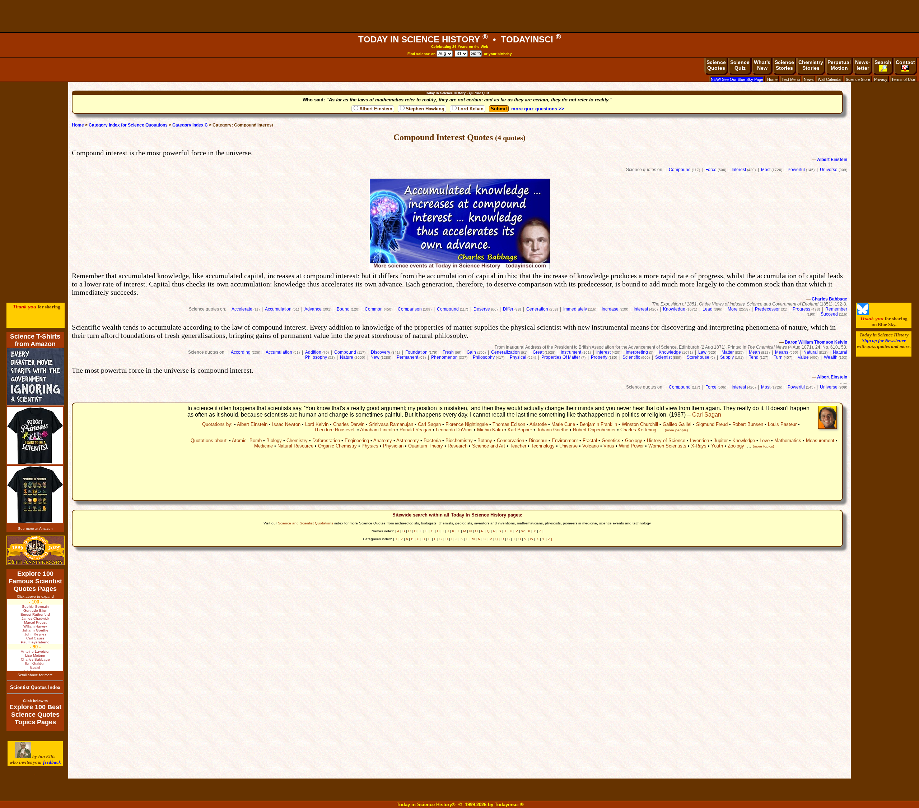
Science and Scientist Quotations (305, 523)
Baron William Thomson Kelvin (816, 342)
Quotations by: (217, 424)
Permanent (407, 357)
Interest (739, 169)
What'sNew (762, 65)
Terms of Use (903, 79)
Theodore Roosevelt (335, 429)
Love (765, 440)
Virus (608, 446)
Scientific (631, 357)
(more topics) (763, 446)
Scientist (663, 357)
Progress (801, 309)
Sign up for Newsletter (884, 340)
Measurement (820, 440)
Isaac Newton (286, 424)
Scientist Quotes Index (35, 687)
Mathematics (787, 440)
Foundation (416, 352)
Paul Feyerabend (35, 642)
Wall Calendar (830, 79)
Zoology (736, 446)
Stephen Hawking (425, 108)
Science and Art (488, 446)
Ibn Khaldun (35, 663)
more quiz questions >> (537, 108)
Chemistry (297, 440)
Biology (274, 440)
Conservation (510, 440)
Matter (728, 352)
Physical (518, 357)
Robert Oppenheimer (594, 429)
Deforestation (326, 440)
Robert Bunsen (747, 424)
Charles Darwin (348, 424)
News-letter (862, 65)
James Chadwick (35, 618)
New (374, 357)
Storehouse (698, 357)
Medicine (263, 446)
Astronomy (407, 440)
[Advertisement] (459, 16)
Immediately (575, 309)
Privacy (880, 79)
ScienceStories (784, 65)
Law (702, 352)
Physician (393, 446)
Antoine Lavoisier (35, 651)
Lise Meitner (35, 655)
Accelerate (242, 309)
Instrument (571, 352)
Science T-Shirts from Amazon (35, 340)
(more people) (676, 430)
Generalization (505, 352)
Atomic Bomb (247, 440)
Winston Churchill (640, 424)
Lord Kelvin (471, 108)
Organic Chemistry (337, 446)
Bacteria (432, 440)
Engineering (357, 440)
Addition (313, 352)
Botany (484, 440)
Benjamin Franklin (598, 424)
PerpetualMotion (839, 65)
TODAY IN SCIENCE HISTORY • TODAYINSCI (459, 39)
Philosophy (484, 357)
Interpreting (637, 352)
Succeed (829, 314)
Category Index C (190, 125)
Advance (313, 309)
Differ (508, 309)
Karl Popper (520, 429)
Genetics (611, 440)
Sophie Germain (35, 607)
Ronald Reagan (415, 429)
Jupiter (721, 440)
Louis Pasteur (782, 424)
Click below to (35, 701)
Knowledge (674, 309)
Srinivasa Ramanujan (391, 424)
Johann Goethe (552, 429)
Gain (471, 352)
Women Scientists (667, 446)
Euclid (35, 667)
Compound (680, 169)
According (241, 352)
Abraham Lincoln (377, 429)
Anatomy (382, 440)
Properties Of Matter (560, 357)
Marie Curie (563, 424)
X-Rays (698, 446)
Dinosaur (538, 440)
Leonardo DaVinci (454, 429)
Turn (778, 357)
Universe (829, 169)
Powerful (796, 169)
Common (374, 309)
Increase (610, 309)
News (809, 79)
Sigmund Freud (712, 424)
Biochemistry (459, 440)
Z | (541, 531)
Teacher (518, 446)
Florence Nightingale (466, 424)
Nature (346, 357)
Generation (537, 309)
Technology (543, 446)
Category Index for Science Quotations (128, 125)
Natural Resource (295, 446)
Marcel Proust (35, 622)
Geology (633, 440)
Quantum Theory (425, 446)
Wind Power (631, 446)
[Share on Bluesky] (863, 313)
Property (599, 357)
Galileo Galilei (677, 424)
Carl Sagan (706, 415)
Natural (810, 352)
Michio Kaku (490, 429)
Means (781, 352)
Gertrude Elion (35, 610)
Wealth (831, 357)
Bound (343, 309)
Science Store (858, 79)
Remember (836, 309)
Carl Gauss (35, 638)
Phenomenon (444, 357)
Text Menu (791, 79)
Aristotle (538, 424)
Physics (369, 446)
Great (538, 352)
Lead (708, 309)
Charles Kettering (638, 429)
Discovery (380, 352)
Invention (699, 440)
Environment (565, 440)
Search (882, 62)
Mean (754, 352)
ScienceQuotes (716, 65)
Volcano (590, 446)
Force (711, 169)
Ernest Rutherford (35, 614)
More (733, 309)
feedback (52, 762)
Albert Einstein (375, 108)
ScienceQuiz (740, 65)
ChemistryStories (810, 65)
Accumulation (278, 309)
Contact (905, 62)
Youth (717, 446)
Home (772, 79)
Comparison (410, 309)
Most (765, 169)
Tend (754, 357)
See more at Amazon (35, 529)
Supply (727, 357)
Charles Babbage (829, 299)
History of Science (666, 440)
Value (803, 357)
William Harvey (35, 626)
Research (457, 446)
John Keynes (35, 634)
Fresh (448, 352)
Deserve (482, 309)
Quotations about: (209, 440)
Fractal (590, 440)
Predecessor (767, 309)
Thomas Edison (509, 424)
